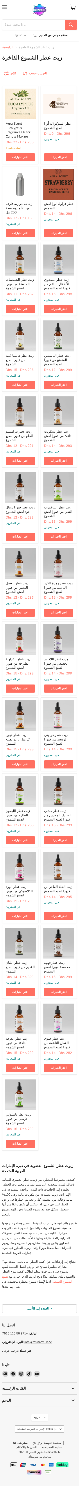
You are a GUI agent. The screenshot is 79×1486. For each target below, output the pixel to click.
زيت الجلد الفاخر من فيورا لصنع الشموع (58, 889)
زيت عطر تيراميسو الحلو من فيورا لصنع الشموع (19, 435)
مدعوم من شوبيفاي (39, 1457)
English (17, 35)
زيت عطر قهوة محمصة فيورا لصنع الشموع (57, 966)
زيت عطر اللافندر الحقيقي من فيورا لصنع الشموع (56, 663)
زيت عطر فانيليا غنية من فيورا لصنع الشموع (20, 359)
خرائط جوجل (10, 1351)
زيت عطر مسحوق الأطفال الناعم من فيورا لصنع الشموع (57, 284)
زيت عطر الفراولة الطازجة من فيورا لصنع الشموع (18, 663)
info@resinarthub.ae (38, 1342)
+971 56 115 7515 (15, 1333)
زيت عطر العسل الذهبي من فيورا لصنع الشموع (17, 587)
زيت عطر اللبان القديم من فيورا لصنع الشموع (20, 966)
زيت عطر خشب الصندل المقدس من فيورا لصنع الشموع (58, 815)
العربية (37, 1417)
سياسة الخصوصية (52, 1447)
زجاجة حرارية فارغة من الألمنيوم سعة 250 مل (19, 208)
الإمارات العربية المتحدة (37, 1429)
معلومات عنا (20, 1443)
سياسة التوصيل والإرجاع (46, 1443)
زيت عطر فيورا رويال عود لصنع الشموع (20, 509)
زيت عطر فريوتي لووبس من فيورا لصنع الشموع (56, 739)
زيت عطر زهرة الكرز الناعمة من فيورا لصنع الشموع (58, 587)
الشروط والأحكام (26, 1447)
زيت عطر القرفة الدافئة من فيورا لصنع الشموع (17, 1042)
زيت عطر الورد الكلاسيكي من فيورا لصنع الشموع (19, 891)
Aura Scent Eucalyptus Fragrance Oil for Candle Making (18, 130)
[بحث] (71, 25)
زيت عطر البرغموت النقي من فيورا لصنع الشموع (58, 511)
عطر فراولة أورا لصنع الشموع (58, 206)
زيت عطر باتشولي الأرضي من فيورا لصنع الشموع (18, 1118)
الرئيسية (8, 47)
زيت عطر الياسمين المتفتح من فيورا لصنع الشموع (57, 359)
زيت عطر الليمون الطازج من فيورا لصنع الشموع (18, 815)
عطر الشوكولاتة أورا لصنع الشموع (58, 125)
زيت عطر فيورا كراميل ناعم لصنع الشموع (18, 739)
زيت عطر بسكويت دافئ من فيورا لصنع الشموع (57, 435)
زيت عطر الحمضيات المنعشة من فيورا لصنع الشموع (20, 284)
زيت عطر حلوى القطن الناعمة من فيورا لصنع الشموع (57, 1042)
